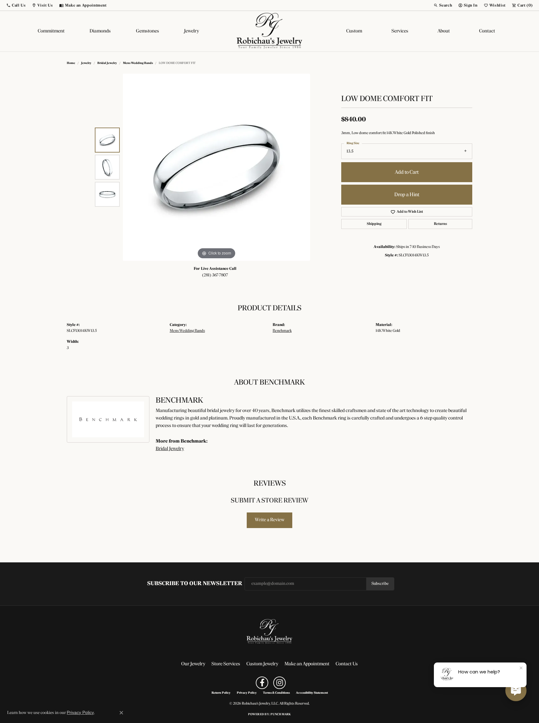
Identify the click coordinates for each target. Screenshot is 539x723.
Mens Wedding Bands (138, 63)
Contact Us (347, 664)
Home (71, 63)
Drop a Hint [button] (406, 194)
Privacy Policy (247, 693)
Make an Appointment (306, 664)
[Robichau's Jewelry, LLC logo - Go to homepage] (269, 31)
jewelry (86, 63)
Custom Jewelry (262, 664)
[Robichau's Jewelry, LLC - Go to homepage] (269, 631)
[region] (216, 167)
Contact (487, 31)
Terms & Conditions (276, 693)
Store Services (225, 664)
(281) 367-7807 (215, 275)
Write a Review (269, 519)
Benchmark (282, 331)
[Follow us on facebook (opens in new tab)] (262, 683)
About (444, 31)
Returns (440, 224)
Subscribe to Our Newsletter (194, 584)
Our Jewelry (193, 664)
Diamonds (100, 31)
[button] (16, 5)
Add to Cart (407, 172)
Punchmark (280, 714)
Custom (354, 31)
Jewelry (191, 31)
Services (399, 31)
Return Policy (221, 693)
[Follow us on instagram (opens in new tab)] (279, 683)
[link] (83, 5)
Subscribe (380, 584)
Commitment (51, 31)
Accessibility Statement (312, 693)
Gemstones (147, 31)
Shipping (374, 224)
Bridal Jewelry (107, 63)
